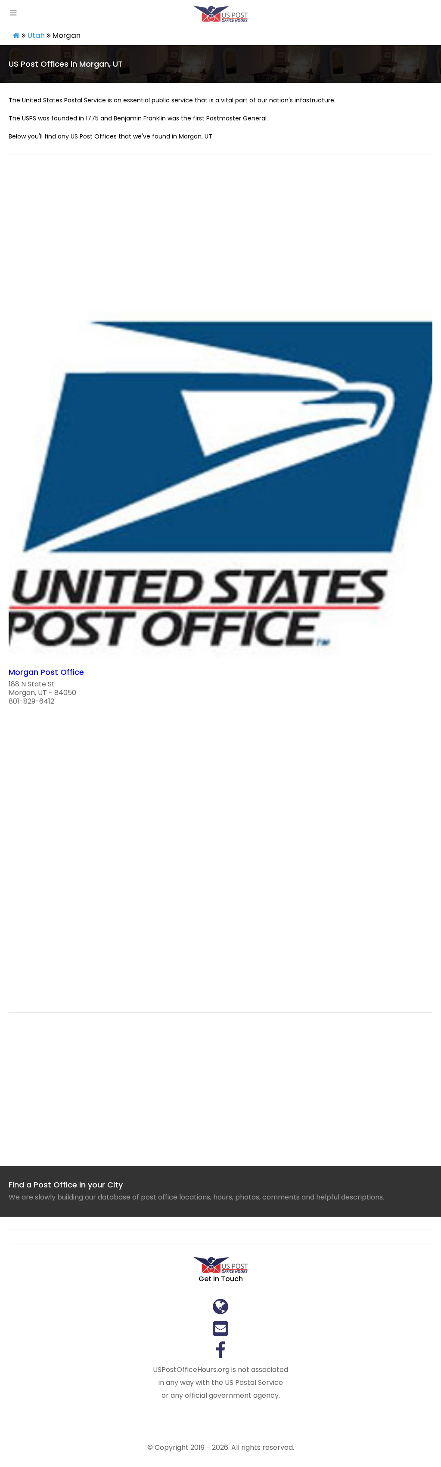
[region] (220, 236)
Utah (36, 35)
